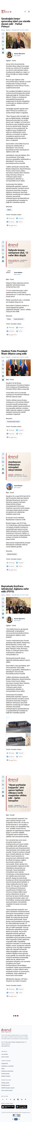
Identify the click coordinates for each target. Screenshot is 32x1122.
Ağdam (9, 209)
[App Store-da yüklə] (8, 1107)
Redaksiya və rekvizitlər (7, 1066)
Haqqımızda (4, 1063)
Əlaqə (2, 1068)
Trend (8, 290)
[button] (3, 34)
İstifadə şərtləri (5, 1082)
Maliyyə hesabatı (5, 1076)
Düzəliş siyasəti (5, 1073)
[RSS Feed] (25, 1099)
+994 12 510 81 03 (5, 1044)
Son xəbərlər (4, 1054)
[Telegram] (17, 1099)
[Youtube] (14, 1099)
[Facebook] (6, 1099)
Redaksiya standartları (7, 1071)
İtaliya (9, 319)
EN (13, 1119)
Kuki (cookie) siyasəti (6, 1090)
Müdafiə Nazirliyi (11, 554)
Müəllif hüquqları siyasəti (7, 1088)
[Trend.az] (6, 11)
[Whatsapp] (2, 1099)
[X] (10, 1099)
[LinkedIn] (21, 1099)
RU (19, 1119)
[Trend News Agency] (6, 1030)
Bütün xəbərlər (17, 55)
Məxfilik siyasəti (5, 1085)
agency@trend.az (5, 1046)
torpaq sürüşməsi (18, 319)
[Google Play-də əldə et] (21, 1107)
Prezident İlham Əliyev (13, 421)
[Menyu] (29, 11)
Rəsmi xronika (5, 1057)
